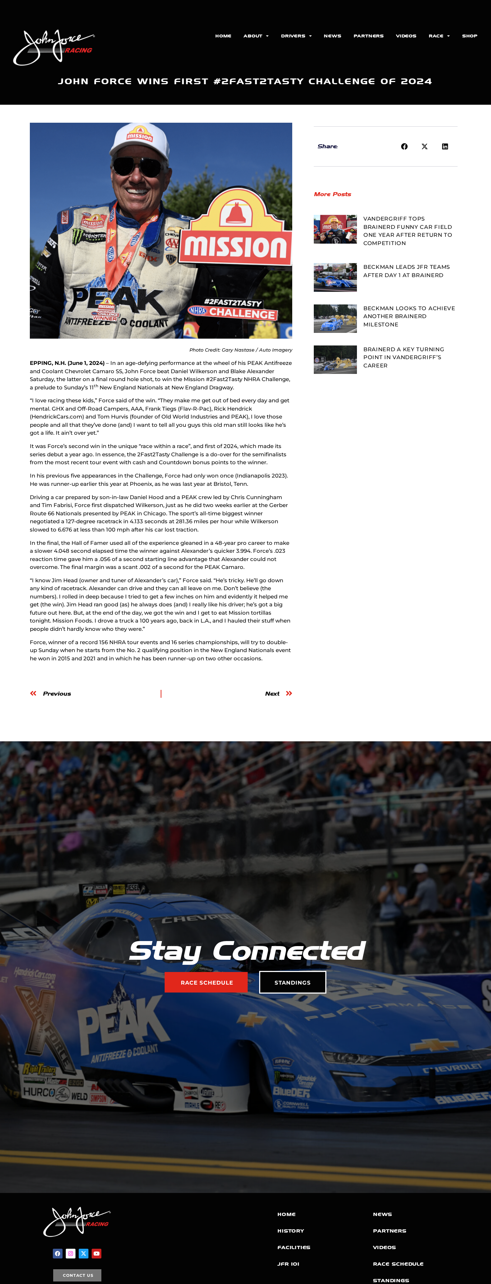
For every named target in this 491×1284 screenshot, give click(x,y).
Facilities (294, 1247)
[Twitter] (83, 1253)
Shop (470, 36)
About (253, 36)
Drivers (293, 36)
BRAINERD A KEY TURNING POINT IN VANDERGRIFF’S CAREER (403, 357)
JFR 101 (288, 1264)
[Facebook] (58, 1253)
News (332, 36)
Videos (406, 36)
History (290, 1231)
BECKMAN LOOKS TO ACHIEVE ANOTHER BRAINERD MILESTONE (409, 316)
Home (223, 36)
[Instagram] (70, 1253)
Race (436, 36)
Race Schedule (398, 1264)
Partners (369, 36)
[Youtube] (96, 1253)
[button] (405, 146)
